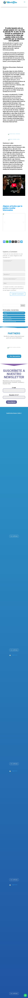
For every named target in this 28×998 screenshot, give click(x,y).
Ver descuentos (15, 356)
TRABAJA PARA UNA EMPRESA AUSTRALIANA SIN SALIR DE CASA (14, 313)
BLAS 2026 (5, 315)
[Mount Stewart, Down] (14, 140)
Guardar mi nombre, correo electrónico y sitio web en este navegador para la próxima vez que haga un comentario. (13, 288)
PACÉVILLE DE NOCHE (8, 319)
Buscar (22, 305)
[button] (5, 222)
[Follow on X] (17, 417)
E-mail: (14, 387)
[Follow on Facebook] (10, 417)
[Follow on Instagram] (13, 417)
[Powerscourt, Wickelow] (14, 134)
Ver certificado (14, 536)
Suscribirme (11, 402)
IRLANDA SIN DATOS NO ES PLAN (10, 321)
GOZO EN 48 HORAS (7, 317)
